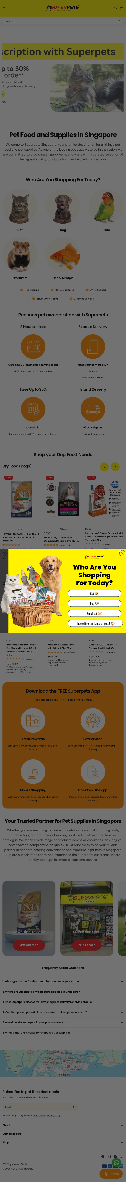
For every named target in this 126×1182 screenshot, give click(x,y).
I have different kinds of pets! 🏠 (95, 623)
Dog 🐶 (94, 603)
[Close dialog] (122, 553)
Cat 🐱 (94, 593)
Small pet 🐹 (94, 613)
